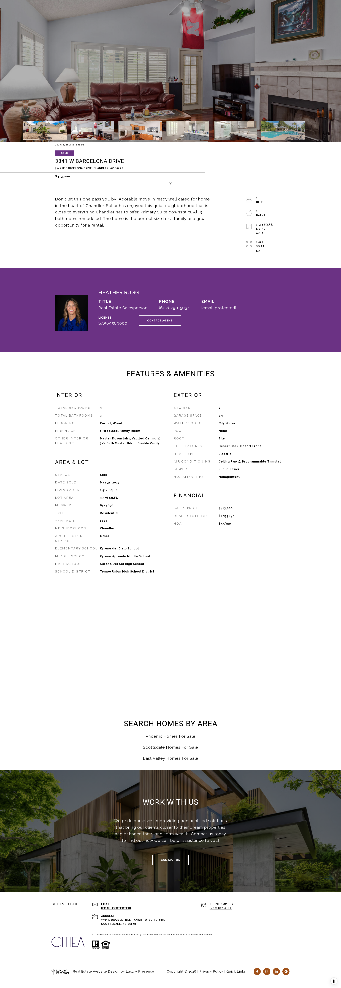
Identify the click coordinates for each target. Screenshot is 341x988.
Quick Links (236, 971)
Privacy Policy (211, 971)
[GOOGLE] (285, 971)
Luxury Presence (140, 971)
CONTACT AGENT (160, 320)
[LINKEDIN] (276, 971)
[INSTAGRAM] (266, 971)
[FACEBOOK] (257, 971)
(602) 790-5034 (174, 307)
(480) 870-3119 (221, 908)
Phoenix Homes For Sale (170, 736)
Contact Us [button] (170, 859)
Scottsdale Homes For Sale (170, 747)
